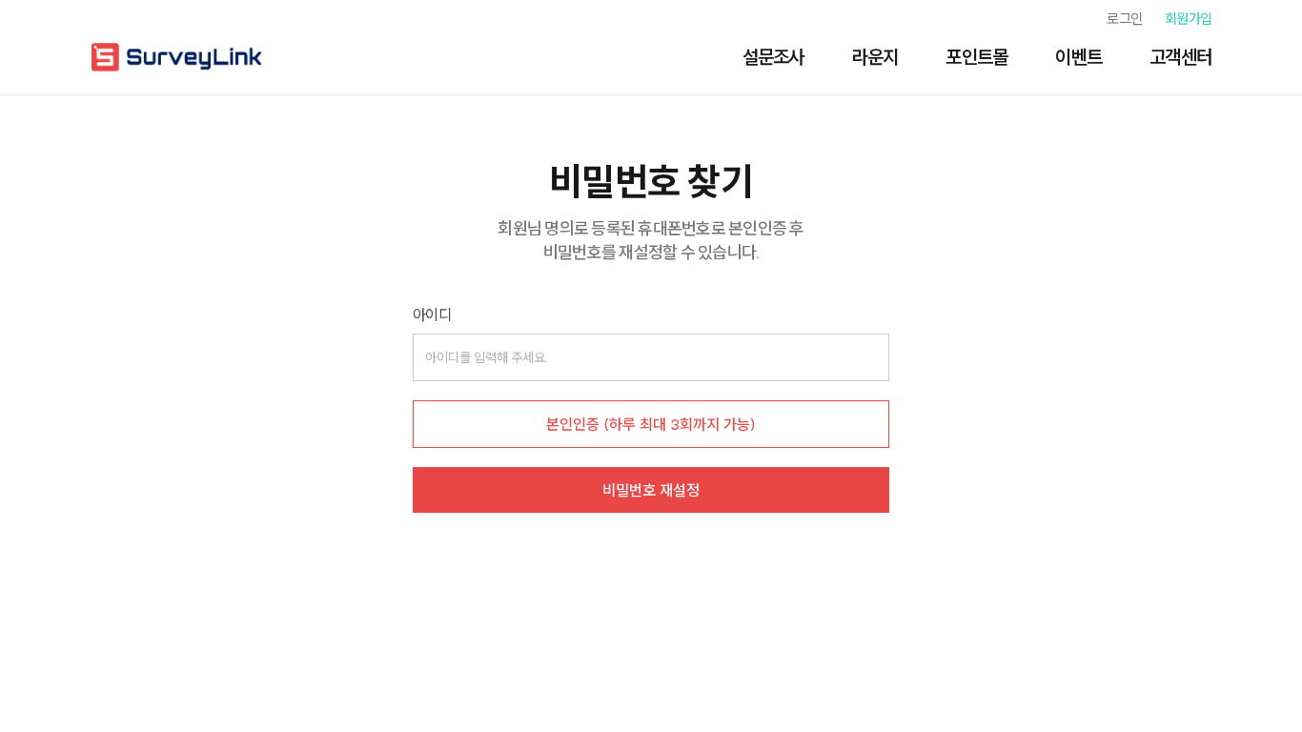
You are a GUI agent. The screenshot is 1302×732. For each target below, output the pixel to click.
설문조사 (773, 57)
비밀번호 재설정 (651, 489)
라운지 (875, 57)
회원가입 (1188, 19)
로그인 (1124, 19)
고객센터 (1180, 57)
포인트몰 (976, 57)
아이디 (432, 314)
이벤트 (1078, 57)
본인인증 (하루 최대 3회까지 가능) (651, 424)
